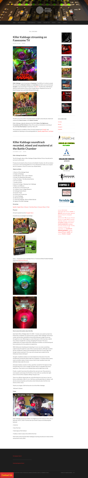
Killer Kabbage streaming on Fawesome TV (30, 38)
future (63, 219)
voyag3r (68, 234)
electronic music (61, 217)
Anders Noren (68, 472)
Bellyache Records (23, 260)
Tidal (48, 207)
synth (68, 232)
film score (60, 219)
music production (63, 224)
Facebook (60, 129)
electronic (73, 213)
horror (68, 219)
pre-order (68, 225)
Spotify (39, 131)
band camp (59, 210)
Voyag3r (44, 129)
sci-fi (69, 227)
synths (71, 232)
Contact (65, 22)
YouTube (50, 131)
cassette (71, 211)
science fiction (60, 228)
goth (65, 219)
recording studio (60, 227)
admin (23, 43)
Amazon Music (42, 207)
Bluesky (59, 124)
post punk (65, 225)
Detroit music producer (66, 213)
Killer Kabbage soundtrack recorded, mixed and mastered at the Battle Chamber (32, 145)
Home (14, 22)
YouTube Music (33, 207)
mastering (60, 220)
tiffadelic (64, 234)
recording (72, 225)
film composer (69, 217)
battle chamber (64, 210)
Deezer (26, 207)
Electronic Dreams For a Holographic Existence (65, 215)
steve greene (63, 230)
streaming (70, 230)
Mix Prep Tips (47, 22)
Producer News (21, 22)
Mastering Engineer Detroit (18, 463)
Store (59, 22)
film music (73, 217)
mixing (65, 222)
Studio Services (31, 22)
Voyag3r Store (29, 213)
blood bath (67, 211)
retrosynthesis (65, 227)
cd (74, 211)
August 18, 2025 (16, 43)
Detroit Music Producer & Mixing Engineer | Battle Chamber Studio (32, 472)
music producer (71, 222)
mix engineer (61, 222)
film (65, 217)
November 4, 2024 (17, 151)
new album (70, 224)
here (37, 86)
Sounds (39, 22)
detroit (60, 213)
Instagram (60, 126)
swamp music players (62, 232)
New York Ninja (60, 225)
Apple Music (45, 131)
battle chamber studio (61, 211)
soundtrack (69, 228)
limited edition (72, 219)
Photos (53, 22)
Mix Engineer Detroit (17, 456)
